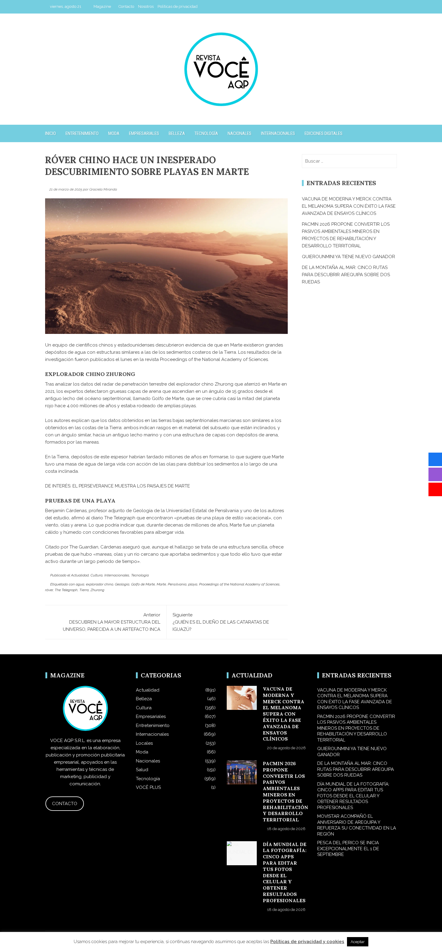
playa (192, 584)
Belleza (177, 133)
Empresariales (144, 133)
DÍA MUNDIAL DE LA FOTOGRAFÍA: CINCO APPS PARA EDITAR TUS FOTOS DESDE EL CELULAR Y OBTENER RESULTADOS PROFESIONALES (284, 872)
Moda (113, 133)
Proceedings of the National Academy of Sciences (214, 359)
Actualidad (80, 575)
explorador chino (99, 584)
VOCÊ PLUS (148, 787)
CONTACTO (64, 803)
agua (80, 584)
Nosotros (146, 6)
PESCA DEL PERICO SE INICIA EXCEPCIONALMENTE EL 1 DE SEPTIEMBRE (348, 848)
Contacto (126, 6)
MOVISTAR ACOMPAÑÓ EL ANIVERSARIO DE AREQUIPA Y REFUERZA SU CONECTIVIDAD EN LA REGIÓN (356, 825)
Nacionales (239, 133)
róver (49, 590)
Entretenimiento (82, 133)
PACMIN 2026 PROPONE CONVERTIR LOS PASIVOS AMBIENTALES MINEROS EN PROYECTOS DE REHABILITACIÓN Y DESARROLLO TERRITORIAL (285, 791)
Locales (144, 743)
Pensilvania (177, 584)
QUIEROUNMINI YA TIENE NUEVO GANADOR (348, 256)
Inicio (50, 133)
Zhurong (97, 590)
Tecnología (206, 133)
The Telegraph (66, 590)
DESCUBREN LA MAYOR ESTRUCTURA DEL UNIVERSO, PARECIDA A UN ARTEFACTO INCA (111, 622)
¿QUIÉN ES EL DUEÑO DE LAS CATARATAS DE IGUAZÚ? (221, 622)
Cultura (97, 575)
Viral (224, 940)
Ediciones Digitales (323, 133)
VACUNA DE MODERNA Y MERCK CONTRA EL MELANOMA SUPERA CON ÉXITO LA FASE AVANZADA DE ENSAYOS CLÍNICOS (349, 206)
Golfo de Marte (143, 584)
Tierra (84, 590)
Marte (161, 584)
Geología (122, 584)
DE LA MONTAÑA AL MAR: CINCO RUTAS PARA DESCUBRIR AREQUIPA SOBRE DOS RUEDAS (346, 275)
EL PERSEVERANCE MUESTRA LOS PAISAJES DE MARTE (131, 486)
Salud (142, 769)
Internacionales (278, 133)
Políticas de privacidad (178, 6)
